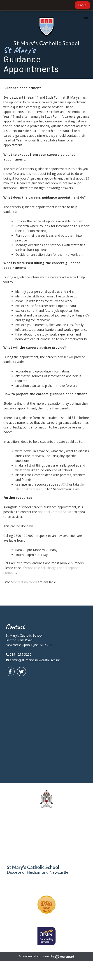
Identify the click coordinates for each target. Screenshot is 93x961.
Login (82, 5)
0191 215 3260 (20, 654)
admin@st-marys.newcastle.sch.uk (35, 660)
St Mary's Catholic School (46, 43)
